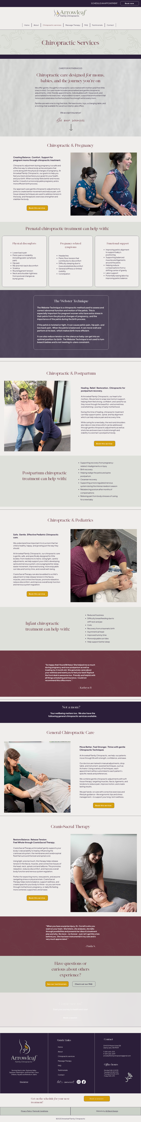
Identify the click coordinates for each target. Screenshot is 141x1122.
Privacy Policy (26, 1111)
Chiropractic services (66, 1056)
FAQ (59, 1065)
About (60, 1052)
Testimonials (63, 1070)
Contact (61, 1075)
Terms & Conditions (40, 1111)
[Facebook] (84, 1082)
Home (60, 1047)
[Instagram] (79, 1082)
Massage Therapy (65, 1061)
